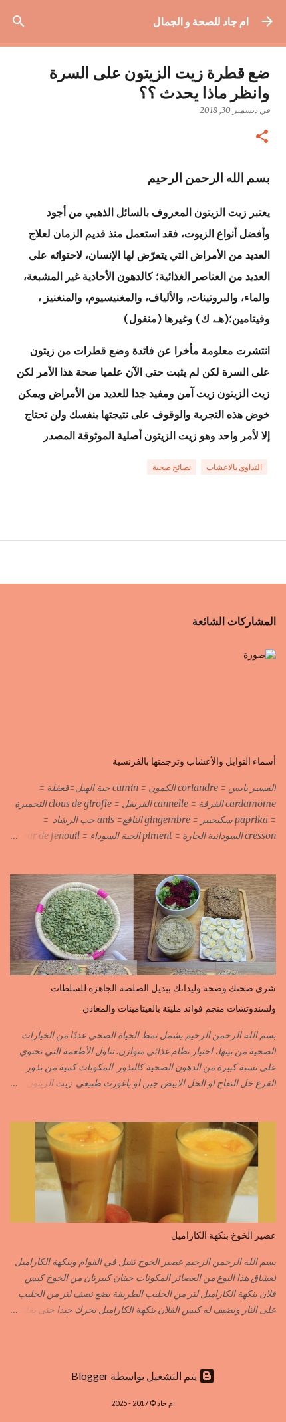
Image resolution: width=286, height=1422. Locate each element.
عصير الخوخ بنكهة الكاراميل (223, 1235)
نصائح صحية (171, 467)
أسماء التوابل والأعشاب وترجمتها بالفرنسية (194, 761)
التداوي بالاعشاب (234, 467)
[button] (262, 137)
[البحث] (19, 21)
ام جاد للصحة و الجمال (201, 21)
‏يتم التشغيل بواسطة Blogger (135, 1375)
